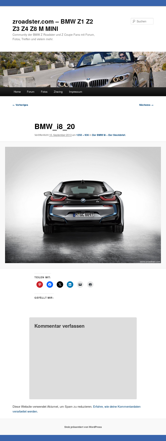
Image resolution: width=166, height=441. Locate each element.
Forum (30, 91)
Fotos (44, 91)
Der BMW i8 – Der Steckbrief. (109, 135)
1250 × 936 (82, 135)
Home (17, 91)
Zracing (58, 91)
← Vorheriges (20, 105)
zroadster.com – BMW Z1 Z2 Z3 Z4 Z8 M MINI (53, 25)
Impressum (75, 91)
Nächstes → (146, 105)
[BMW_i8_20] (83, 205)
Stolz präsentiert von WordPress (83, 427)
